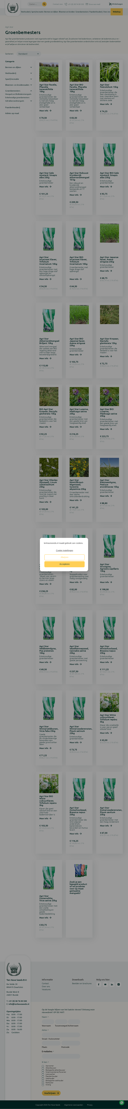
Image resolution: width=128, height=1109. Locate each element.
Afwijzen (64, 557)
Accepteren (65, 564)
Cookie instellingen (64, 550)
